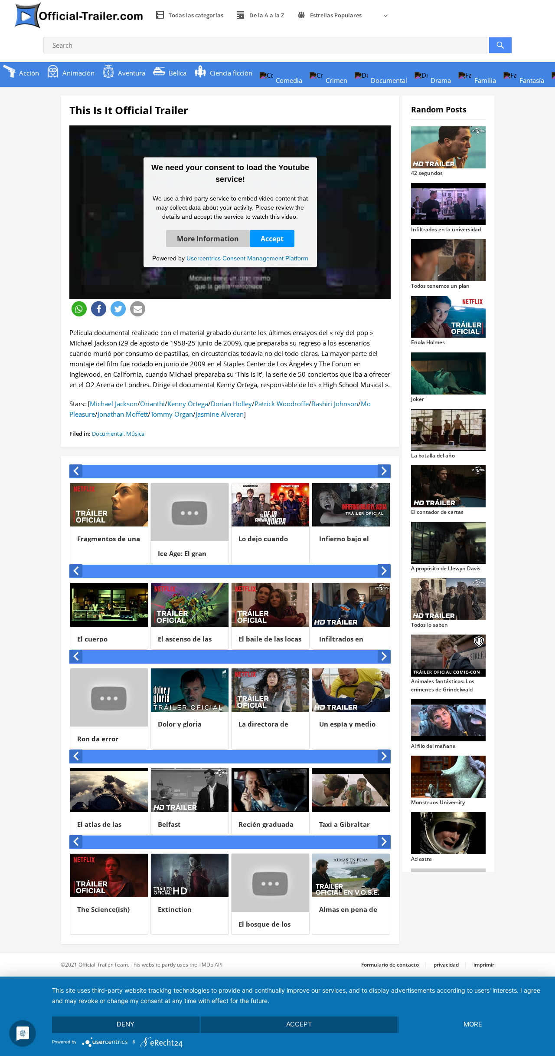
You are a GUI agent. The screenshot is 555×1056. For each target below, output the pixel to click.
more (473, 1024)
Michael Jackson (113, 403)
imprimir (483, 964)
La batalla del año (433, 455)
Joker (417, 399)
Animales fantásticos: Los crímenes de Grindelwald (442, 685)
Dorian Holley (231, 403)
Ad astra (421, 858)
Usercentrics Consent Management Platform (247, 257)
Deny (125, 1024)
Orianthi (152, 403)
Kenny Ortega (187, 403)
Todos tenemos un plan (440, 285)
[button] (79, 308)
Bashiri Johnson (334, 403)
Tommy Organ (171, 414)
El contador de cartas (437, 512)
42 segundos (427, 173)
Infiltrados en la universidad (446, 229)
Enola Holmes (428, 342)
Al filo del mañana (433, 746)
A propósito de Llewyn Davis (445, 568)
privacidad (446, 964)
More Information (208, 238)
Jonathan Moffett (123, 414)
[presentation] (75, 470)
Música (135, 434)
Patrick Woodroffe (282, 403)
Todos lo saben (429, 624)
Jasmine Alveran (220, 414)
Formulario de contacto (390, 964)
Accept (272, 238)
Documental (108, 434)
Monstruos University (438, 802)
